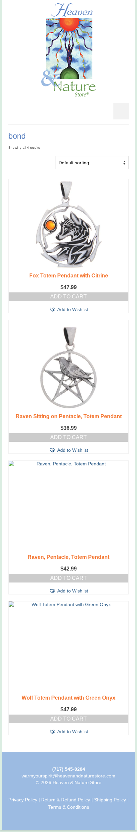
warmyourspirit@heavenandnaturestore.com (68, 775)
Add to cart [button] (68, 296)
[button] (68, 309)
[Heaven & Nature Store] (68, 49)
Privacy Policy (22, 799)
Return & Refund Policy (65, 799)
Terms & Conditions (68, 807)
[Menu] (121, 111)
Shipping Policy (110, 799)
